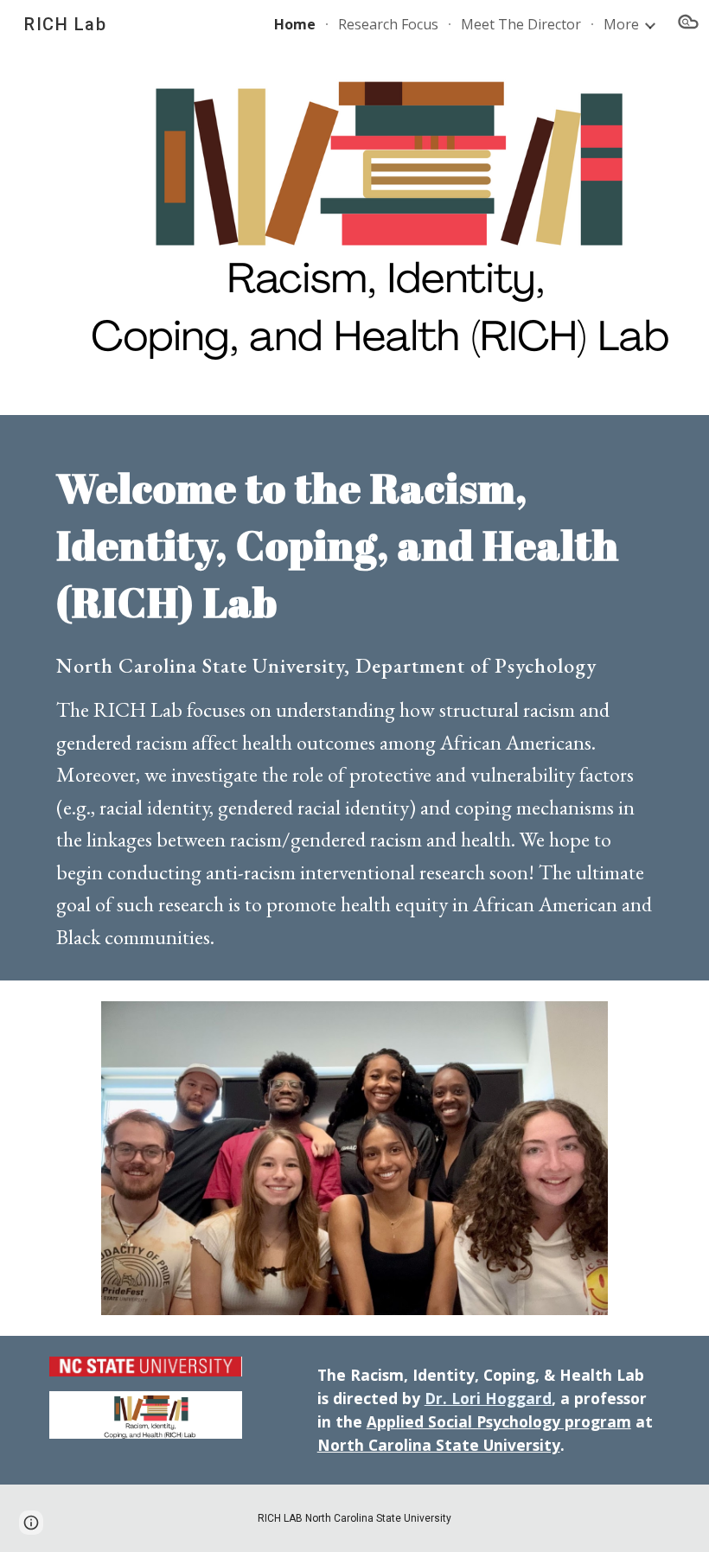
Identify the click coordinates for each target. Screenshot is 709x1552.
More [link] (621, 24)
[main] (354, 698)
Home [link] (295, 24)
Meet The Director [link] (521, 24)
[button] (688, 24)
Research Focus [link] (388, 24)
